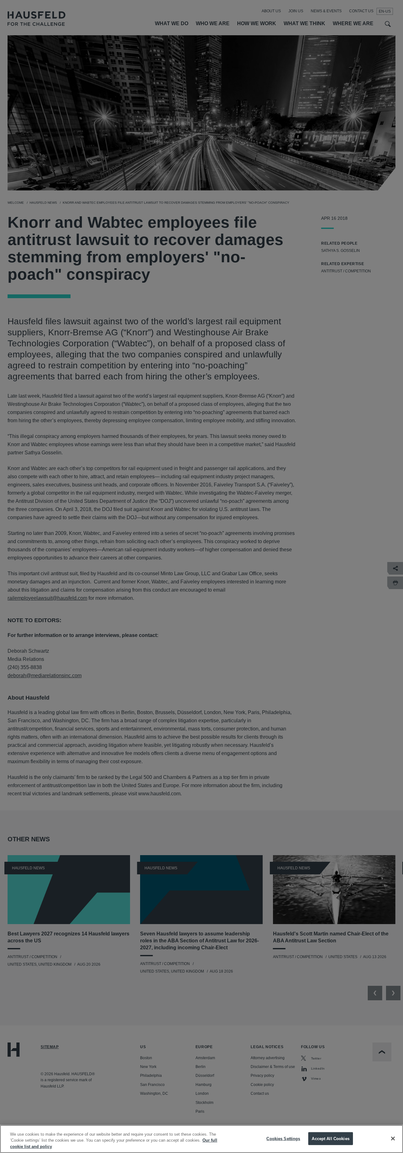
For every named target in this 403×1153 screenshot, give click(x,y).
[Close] (393, 1138)
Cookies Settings (283, 1138)
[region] (201, 1139)
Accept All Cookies (330, 1138)
